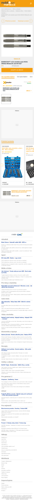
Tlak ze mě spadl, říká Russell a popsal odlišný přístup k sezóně (15, 308)
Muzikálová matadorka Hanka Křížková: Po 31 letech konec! (14, 428)
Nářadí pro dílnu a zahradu (7, 11)
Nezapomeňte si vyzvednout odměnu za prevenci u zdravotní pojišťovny (16, 402)
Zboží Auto (3, 451)
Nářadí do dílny (19, 11)
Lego (2, 466)
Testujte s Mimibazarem (6, 461)
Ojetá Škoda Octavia (5, 453)
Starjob (2, 483)
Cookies (7, 498)
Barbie (2, 464)
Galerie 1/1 (17, 58)
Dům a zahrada (16, 9)
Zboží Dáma (4, 442)
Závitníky (3, 13)
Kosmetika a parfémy (5, 470)
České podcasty (4, 485)
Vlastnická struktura (24, 498)
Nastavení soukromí (14, 498)
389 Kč (28, 90)
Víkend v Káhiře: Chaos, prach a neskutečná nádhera (12, 370)
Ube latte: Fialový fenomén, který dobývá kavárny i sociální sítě (14, 359)
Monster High (4, 463)
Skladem (29, 83)
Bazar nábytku (4, 477)
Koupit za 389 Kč (17, 70)
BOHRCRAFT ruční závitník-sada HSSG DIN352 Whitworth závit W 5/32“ (11, 89)
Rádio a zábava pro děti (6, 487)
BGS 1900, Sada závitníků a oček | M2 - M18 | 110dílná (12, 148)
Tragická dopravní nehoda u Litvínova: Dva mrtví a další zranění (15, 275)
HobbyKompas (4, 448)
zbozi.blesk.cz (4, 444)
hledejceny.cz (4, 437)
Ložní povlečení (4, 475)
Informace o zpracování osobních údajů (23, 497)
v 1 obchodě (5, 184)
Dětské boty (4, 473)
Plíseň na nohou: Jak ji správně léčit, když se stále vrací (13, 400)
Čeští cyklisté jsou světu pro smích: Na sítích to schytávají (13, 260)
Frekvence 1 (4, 488)
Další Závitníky (5, 146)
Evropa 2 (3, 490)
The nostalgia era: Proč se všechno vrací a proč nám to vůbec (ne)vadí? (16, 381)
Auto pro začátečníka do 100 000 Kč (9, 450)
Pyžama (3, 468)
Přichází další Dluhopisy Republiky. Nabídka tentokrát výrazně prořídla (16, 337)
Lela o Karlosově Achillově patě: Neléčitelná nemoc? (12, 279)
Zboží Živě (3, 439)
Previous (2, 165)
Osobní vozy (4, 441)
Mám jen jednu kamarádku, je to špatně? (9, 417)
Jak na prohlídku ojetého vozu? (8, 446)
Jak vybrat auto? (5, 455)
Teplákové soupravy (5, 472)
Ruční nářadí (28, 11)
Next (32, 165)
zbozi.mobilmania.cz (6, 9)
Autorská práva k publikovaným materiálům (12, 496)
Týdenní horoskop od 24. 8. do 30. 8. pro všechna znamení (14, 289)
